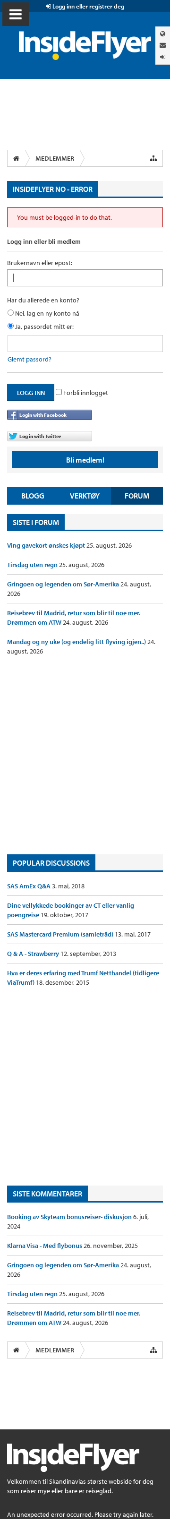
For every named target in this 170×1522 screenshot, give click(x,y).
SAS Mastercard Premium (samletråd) (61, 934)
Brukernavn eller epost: (39, 262)
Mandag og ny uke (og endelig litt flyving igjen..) (77, 641)
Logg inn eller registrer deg (87, 6)
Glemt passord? (29, 359)
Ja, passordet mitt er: (44, 326)
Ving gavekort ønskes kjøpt (46, 545)
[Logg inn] (162, 57)
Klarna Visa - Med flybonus (45, 1245)
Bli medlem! (85, 459)
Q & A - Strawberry (33, 953)
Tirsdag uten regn (33, 564)
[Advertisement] (85, 755)
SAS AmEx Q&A (29, 886)
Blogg (32, 495)
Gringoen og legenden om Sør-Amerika (63, 584)
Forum (137, 495)
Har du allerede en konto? (43, 300)
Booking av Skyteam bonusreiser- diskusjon (70, 1216)
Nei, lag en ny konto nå (46, 313)
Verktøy (85, 495)
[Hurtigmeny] (153, 158)
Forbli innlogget (85, 392)
